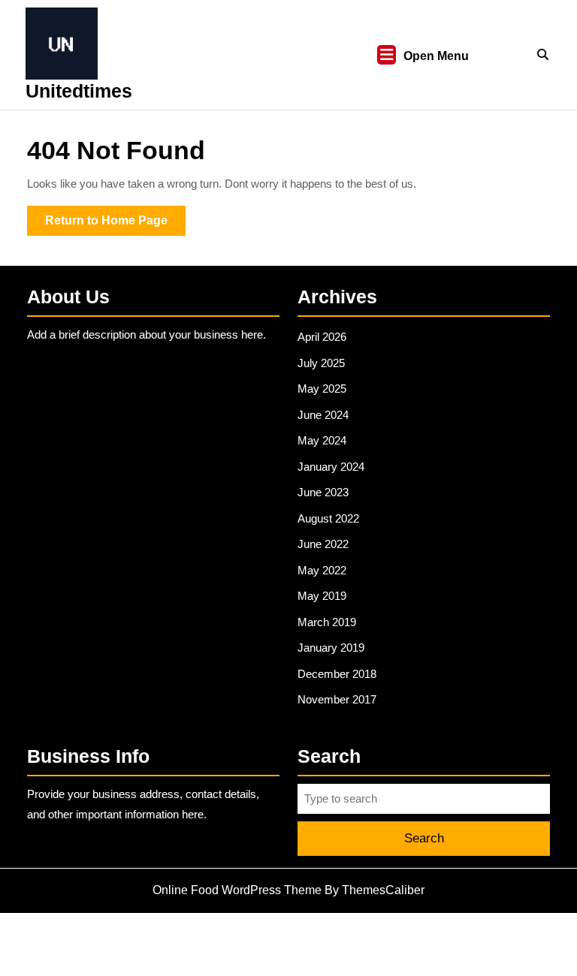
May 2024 (322, 440)
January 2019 (331, 647)
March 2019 (327, 622)
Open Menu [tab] (436, 57)
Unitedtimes (79, 90)
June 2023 (323, 492)
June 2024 (323, 414)
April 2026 (322, 336)
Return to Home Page (115, 224)
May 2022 (322, 570)
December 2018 (337, 673)
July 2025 (321, 363)
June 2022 (323, 544)
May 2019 (322, 595)
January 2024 (331, 466)
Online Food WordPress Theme (237, 890)
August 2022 (328, 518)
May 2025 (322, 388)
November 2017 (337, 699)
